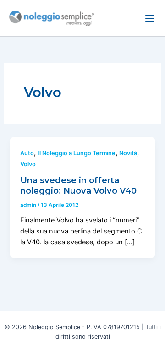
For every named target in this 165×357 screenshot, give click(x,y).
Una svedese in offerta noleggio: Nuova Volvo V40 (78, 185)
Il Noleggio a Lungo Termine (77, 153)
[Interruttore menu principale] (149, 18)
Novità (128, 153)
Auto (27, 153)
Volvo (28, 164)
